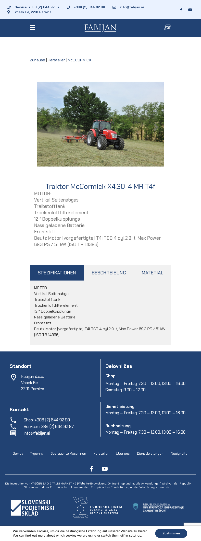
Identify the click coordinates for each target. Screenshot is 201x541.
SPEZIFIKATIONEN (57, 273)
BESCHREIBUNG (109, 273)
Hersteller (56, 60)
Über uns (123, 453)
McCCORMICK (79, 60)
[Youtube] (104, 468)
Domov (18, 453)
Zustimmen (171, 533)
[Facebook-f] (91, 468)
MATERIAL (152, 273)
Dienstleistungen (150, 453)
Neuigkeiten (180, 453)
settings (135, 535)
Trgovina (36, 453)
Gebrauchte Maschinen (68, 453)
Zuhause (37, 60)
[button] (33, 27)
